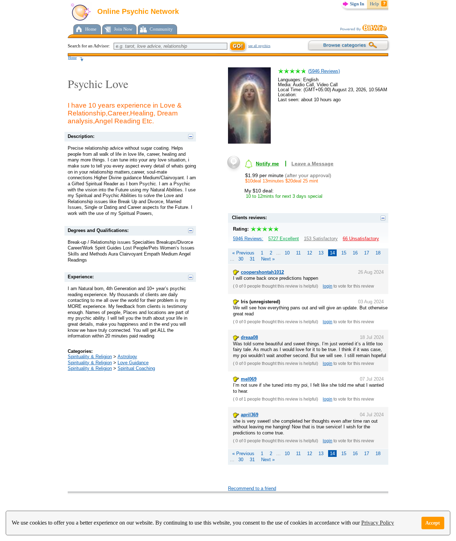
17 (366, 253)
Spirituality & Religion (90, 356)
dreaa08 (249, 337)
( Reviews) (324, 71)
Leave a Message (312, 163)
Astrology (127, 356)
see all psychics (259, 46)
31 (252, 259)
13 (320, 253)
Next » (268, 259)
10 (287, 253)
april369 (249, 414)
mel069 (248, 379)
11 (298, 253)
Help (374, 3)
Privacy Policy (377, 523)
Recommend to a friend (252, 488)
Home (91, 29)
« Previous (243, 253)
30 (240, 259)
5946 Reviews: (248, 238)
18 (377, 253)
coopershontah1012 (262, 272)
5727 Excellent (283, 238)
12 (309, 253)
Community (161, 29)
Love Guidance (133, 362)
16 (355, 253)
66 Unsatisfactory (361, 238)
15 (343, 253)
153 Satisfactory (321, 238)
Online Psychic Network (137, 11)
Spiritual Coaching (136, 368)
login (327, 286)
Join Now (123, 29)
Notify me (267, 163)
